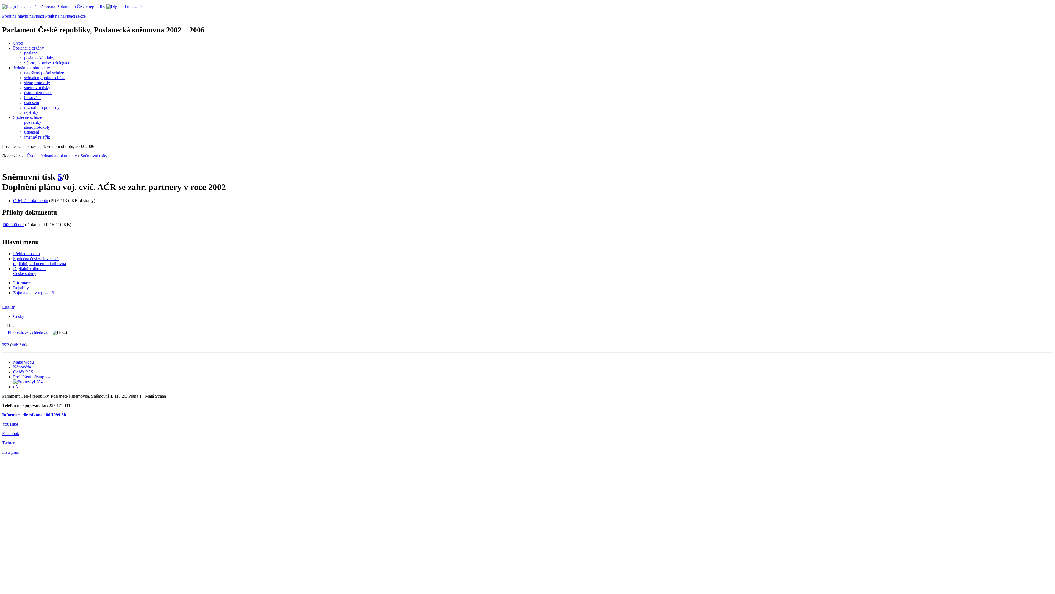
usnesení (31, 102)
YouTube (10, 424)
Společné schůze (27, 117)
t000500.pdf (13, 224)
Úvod (18, 43)
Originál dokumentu (30, 200)
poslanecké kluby (39, 58)
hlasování (32, 97)
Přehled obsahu (26, 253)
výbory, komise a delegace (47, 63)
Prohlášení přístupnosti (32, 377)
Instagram (10, 452)
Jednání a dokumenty (31, 67)
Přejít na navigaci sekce (65, 16)
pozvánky (32, 122)
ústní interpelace (38, 92)
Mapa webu (23, 362)
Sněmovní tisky (93, 155)
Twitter (8, 443)
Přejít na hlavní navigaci (23, 16)
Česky (18, 316)
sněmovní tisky (37, 87)
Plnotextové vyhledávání (29, 332)
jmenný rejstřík (37, 137)
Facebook (10, 433)
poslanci (31, 53)
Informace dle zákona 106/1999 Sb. (34, 415)
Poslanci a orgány (28, 48)
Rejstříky (21, 287)
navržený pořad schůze (44, 72)
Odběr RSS (23, 372)
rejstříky (31, 112)
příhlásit (18, 345)
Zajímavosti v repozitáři (33, 292)
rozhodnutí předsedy (42, 107)
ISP (5, 345)
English (8, 307)
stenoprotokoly (37, 82)
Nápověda (22, 367)
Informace (22, 282)
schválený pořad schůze (44, 77)
